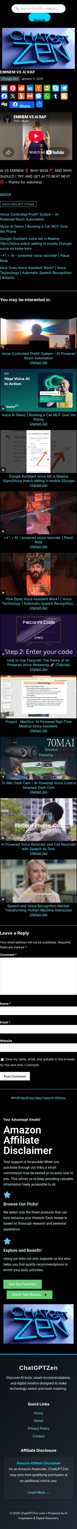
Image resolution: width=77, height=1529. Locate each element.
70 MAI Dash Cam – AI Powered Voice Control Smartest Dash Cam (38, 785)
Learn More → (38, 1492)
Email (5, 1022)
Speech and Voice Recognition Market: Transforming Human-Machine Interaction (38, 908)
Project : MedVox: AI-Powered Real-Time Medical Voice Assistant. (39, 723)
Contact (38, 1436)
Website (6, 1040)
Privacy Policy (38, 1428)
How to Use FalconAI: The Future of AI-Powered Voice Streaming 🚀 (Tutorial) (38, 662)
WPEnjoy (60, 1097)
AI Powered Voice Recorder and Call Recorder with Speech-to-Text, (38, 846)
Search (39, 19)
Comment (8, 954)
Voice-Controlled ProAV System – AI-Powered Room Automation (38, 355)
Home (38, 1413)
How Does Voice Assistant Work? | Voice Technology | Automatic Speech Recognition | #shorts (35, 273)
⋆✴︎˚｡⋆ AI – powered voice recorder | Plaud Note (38, 539)
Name (5, 1003)
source (5, 194)
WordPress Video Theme (35, 1097)
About (38, 1421)
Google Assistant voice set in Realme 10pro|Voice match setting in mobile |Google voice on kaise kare (36, 243)
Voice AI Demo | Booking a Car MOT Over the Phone (39, 417)
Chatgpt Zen (10, 78)
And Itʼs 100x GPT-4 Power (18, 204)
